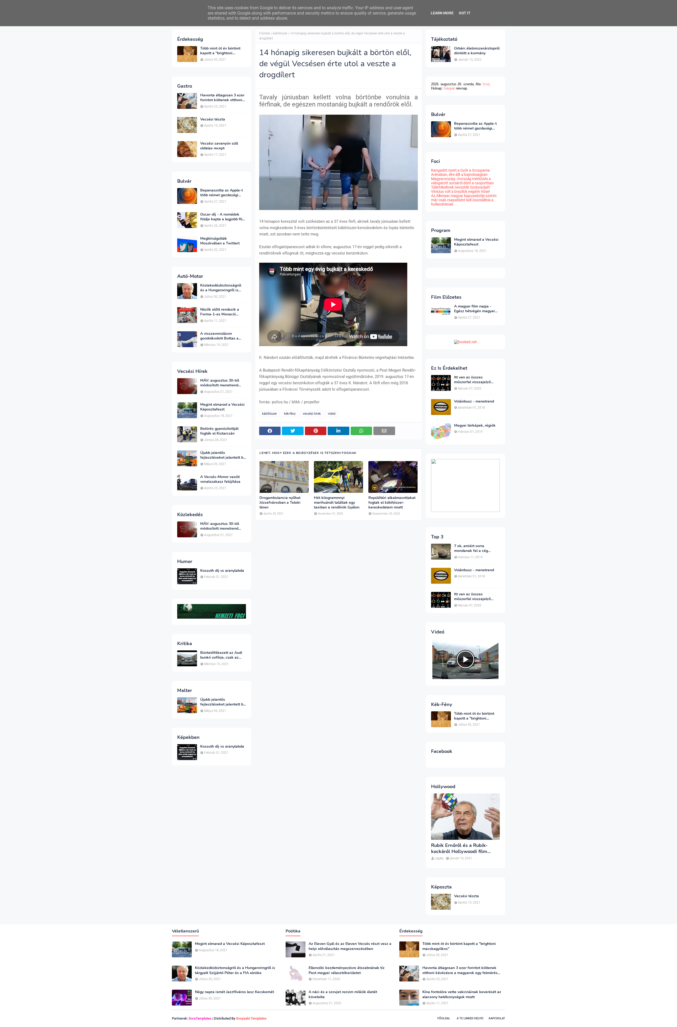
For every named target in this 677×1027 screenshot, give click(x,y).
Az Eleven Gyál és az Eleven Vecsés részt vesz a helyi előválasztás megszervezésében (350, 946)
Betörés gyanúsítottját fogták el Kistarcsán (219, 431)
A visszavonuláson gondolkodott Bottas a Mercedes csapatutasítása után (222, 336)
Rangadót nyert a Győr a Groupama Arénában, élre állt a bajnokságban (460, 172)
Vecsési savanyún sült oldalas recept (219, 146)
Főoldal (264, 33)
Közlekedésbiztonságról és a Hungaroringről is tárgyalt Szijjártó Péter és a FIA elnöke (222, 288)
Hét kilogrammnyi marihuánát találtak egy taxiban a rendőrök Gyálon (336, 502)
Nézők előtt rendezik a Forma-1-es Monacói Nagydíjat (219, 312)
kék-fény (290, 414)
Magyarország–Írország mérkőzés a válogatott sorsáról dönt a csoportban (462, 181)
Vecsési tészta (212, 119)
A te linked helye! (470, 1018)
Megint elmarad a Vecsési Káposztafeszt (222, 407)
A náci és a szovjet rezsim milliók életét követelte (343, 994)
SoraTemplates (200, 1018)
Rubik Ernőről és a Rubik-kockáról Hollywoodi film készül (459, 848)
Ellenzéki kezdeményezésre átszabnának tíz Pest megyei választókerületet (347, 970)
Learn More (442, 13)
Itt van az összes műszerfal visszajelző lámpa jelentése (472, 380)
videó (332, 414)
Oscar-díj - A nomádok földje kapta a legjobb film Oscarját (222, 217)
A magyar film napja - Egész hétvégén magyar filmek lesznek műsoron (474, 309)
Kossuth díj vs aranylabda (222, 570)
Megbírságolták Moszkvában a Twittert (220, 241)
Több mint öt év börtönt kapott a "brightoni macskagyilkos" (220, 51)
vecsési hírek (312, 414)
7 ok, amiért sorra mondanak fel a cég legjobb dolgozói (471, 548)
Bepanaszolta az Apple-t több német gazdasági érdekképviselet (221, 193)
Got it (464, 13)
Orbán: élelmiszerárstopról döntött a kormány (477, 51)
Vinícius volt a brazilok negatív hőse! (460, 191)
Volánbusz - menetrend (474, 401)
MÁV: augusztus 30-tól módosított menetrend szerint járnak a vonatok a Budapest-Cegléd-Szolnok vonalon (223, 383)
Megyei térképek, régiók (475, 425)
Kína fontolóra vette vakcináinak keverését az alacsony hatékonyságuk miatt (461, 994)
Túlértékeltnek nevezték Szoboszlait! (460, 187)
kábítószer (280, 33)
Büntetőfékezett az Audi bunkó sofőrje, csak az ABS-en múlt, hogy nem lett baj (221, 655)
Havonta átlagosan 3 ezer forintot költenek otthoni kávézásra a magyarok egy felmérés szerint (223, 97)
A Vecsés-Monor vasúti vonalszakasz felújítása (220, 479)
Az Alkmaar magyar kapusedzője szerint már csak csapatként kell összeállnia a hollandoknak (464, 200)
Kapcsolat (497, 1018)
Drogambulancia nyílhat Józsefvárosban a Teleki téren (279, 502)
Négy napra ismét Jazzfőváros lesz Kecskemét (234, 992)
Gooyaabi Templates (251, 1018)
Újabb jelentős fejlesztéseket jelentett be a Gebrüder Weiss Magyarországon (222, 455)
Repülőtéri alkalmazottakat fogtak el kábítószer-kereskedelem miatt (391, 502)
